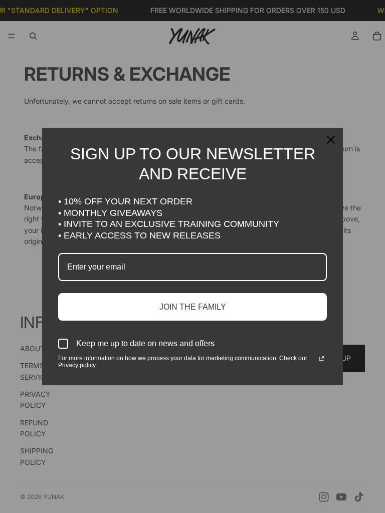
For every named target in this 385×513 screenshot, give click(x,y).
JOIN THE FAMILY (192, 307)
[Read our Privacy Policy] (321, 359)
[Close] (331, 140)
